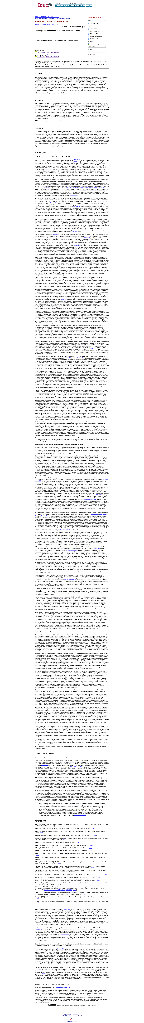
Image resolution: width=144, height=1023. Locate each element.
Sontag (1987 (56, 234)
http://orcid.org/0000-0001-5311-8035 (48, 52)
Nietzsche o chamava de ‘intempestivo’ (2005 (77, 187)
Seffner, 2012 (76, 206)
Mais (91, 49)
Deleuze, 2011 (77, 245)
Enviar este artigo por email (97, 44)
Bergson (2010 (46, 187)
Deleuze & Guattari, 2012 (76, 766)
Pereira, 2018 (38, 929)
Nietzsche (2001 (65, 934)
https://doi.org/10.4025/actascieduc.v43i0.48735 (46, 24)
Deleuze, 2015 (77, 159)
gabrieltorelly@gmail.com (63, 987)
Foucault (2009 (66, 909)
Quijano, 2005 (88, 710)
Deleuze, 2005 (76, 161)
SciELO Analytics (94, 23)
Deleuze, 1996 (44, 765)
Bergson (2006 (44, 515)
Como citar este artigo (96, 36)
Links (52, 826)
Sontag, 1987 (87, 237)
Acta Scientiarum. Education (47, 17)
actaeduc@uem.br (72, 1021)
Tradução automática (95, 41)
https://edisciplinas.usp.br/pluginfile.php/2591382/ (58, 890)
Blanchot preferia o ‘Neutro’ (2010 (97, 187)
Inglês (96, 28)
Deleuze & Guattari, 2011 (78, 357)
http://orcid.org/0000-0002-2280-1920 (48, 57)
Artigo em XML (94, 34)
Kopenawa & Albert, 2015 (70, 579)
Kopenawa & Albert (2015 (72, 550)
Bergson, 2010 (94, 514)
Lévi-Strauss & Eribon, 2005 (99, 494)
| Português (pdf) (100, 31)
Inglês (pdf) (93, 31)
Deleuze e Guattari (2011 (90, 499)
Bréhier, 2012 (74, 231)
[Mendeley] (89, 49)
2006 (100, 514)
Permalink (92, 54)
